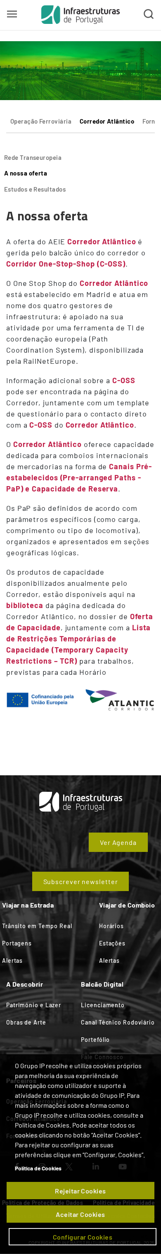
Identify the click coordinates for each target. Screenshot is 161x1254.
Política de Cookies (38, 1168)
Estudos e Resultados (35, 189)
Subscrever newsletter (80, 881)
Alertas (12, 960)
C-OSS (123, 380)
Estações (112, 943)
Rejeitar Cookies (80, 1191)
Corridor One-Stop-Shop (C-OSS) (65, 263)
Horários (111, 925)
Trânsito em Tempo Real (37, 925)
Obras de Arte (26, 1022)
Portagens (17, 943)
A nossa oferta (25, 173)
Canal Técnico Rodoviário (118, 1022)
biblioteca (24, 605)
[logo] (80, 14)
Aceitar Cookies (80, 1214)
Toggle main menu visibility (12, 13)
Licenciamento (103, 1004)
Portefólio (95, 1039)
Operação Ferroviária (40, 121)
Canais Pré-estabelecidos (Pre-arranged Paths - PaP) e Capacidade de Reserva (79, 477)
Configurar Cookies (83, 1237)
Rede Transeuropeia (33, 157)
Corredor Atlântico (107, 121)
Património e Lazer (33, 1004)
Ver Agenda (118, 842)
